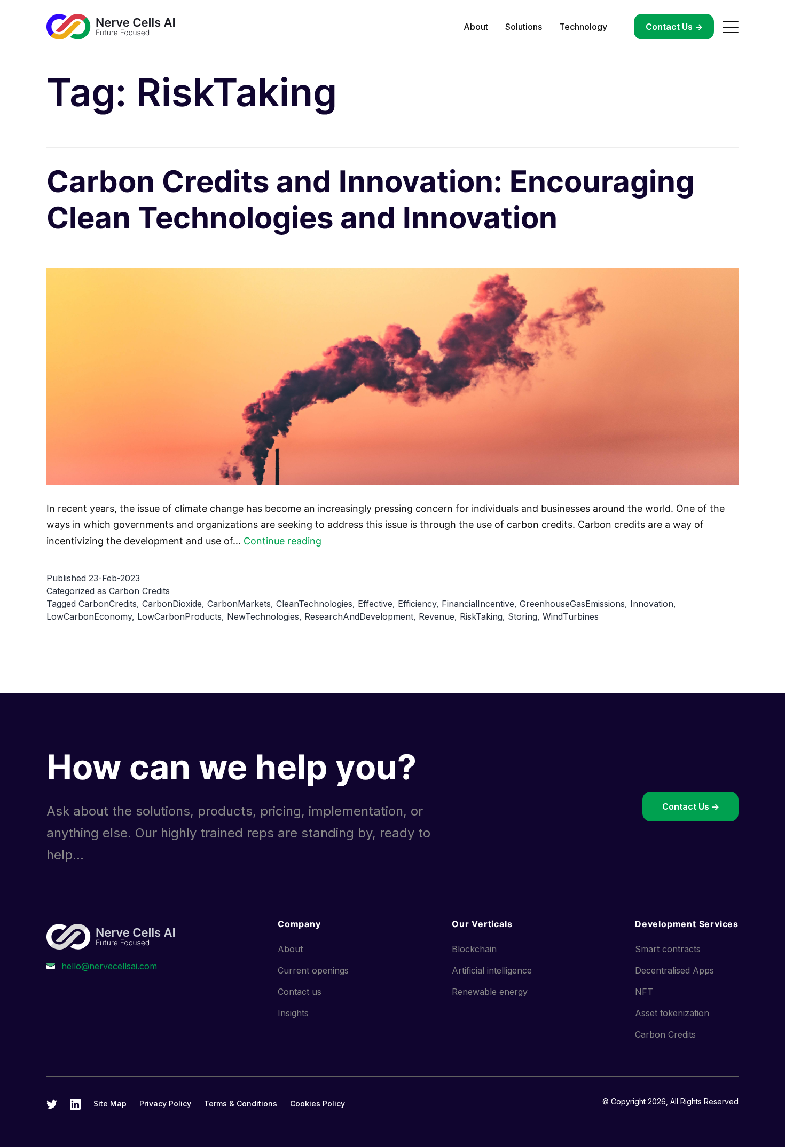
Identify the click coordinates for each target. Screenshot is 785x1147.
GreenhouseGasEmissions (572, 603)
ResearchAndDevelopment (358, 616)
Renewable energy (490, 991)
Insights (293, 1013)
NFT (644, 991)
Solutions (523, 26)
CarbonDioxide (172, 603)
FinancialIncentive (478, 603)
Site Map (110, 1103)
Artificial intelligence (492, 970)
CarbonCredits (107, 603)
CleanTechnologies (314, 603)
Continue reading (282, 541)
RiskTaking (481, 616)
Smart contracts (668, 949)
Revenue (436, 616)
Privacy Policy (165, 1103)
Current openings (313, 970)
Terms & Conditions (240, 1103)
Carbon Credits (139, 591)
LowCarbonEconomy (89, 616)
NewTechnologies (263, 616)
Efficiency (417, 603)
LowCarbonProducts (179, 616)
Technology (583, 26)
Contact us (299, 991)
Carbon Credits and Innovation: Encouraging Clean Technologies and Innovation (370, 199)
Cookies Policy (317, 1103)
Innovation (651, 603)
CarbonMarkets (239, 603)
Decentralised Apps (674, 970)
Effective (375, 603)
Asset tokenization (672, 1013)
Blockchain (474, 949)
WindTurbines (571, 616)
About (476, 26)
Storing (522, 616)
